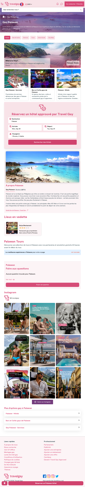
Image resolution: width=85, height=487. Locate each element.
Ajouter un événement (52, 452)
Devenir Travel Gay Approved (55, 460)
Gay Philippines (13, 17)
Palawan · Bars (74, 64)
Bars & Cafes (16, 37)
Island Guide (41, 37)
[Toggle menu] (2, 4)
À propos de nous (10, 445)
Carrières (47, 457)
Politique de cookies (12, 460)
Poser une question (42, 284)
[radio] (20, 228)
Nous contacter (10, 447)
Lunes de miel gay (11, 455)
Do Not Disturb (10, 465)
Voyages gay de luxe (12, 462)
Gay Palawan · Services (15, 428)
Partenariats (48, 445)
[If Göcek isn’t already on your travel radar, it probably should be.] (16, 318)
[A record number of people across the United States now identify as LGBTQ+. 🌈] (16, 382)
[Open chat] (61, 4)
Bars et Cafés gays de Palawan (18, 420)
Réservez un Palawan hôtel (45, 483)
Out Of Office (9, 450)
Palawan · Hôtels (12, 413)
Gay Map (51, 37)
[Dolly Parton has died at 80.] (68, 318)
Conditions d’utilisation (13, 457)
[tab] (75, 44)
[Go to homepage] (12, 4)
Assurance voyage (11, 467)
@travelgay (14, 298)
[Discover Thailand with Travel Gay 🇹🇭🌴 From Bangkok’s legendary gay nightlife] (16, 350)
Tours (33, 37)
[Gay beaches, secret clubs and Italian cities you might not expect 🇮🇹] (42, 318)
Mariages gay (9, 452)
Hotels (7, 37)
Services (25, 37)
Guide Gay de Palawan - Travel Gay (16, 210)
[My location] (4, 483)
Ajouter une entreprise (52, 450)
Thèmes (7, 470)
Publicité (47, 447)
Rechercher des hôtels (42, 142)
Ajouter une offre (50, 455)
